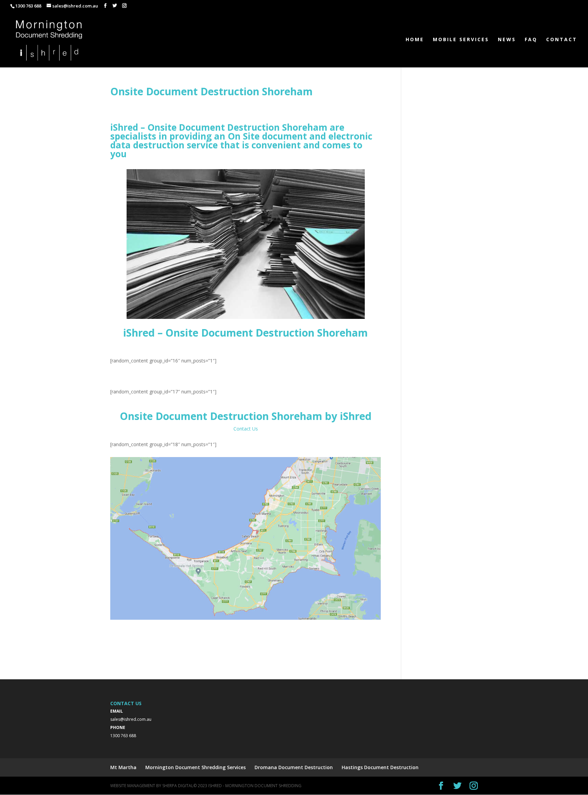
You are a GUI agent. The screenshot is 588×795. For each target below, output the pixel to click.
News (507, 40)
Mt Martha (123, 767)
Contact (561, 40)
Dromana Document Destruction (294, 767)
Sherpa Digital (177, 786)
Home (415, 40)
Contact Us (245, 428)
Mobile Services (461, 40)
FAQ (531, 40)
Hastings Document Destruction (380, 767)
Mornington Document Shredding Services (195, 767)
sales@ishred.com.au (130, 719)
